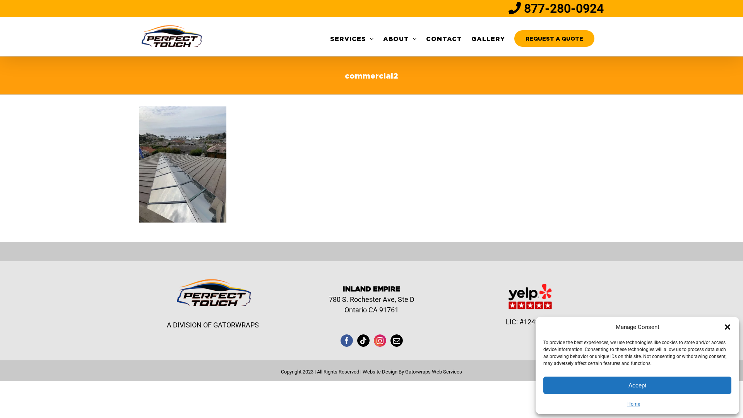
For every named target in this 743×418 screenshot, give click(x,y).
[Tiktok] (363, 340)
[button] (727, 327)
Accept (637, 385)
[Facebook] (347, 340)
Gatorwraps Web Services (433, 372)
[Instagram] (380, 340)
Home (633, 404)
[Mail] (396, 340)
